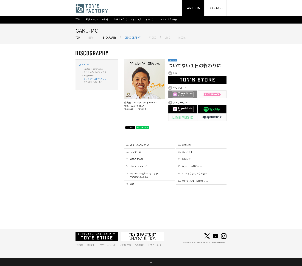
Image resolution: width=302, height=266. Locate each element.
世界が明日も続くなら (93, 82)
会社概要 (79, 245)
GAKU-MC (119, 19)
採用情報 (90, 245)
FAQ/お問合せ (140, 245)
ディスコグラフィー (140, 19)
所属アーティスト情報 (97, 19)
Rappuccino (89, 75)
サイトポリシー (156, 245)
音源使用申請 (125, 245)
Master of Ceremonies (93, 69)
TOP (78, 19)
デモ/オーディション (107, 245)
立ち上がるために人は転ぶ (95, 72)
